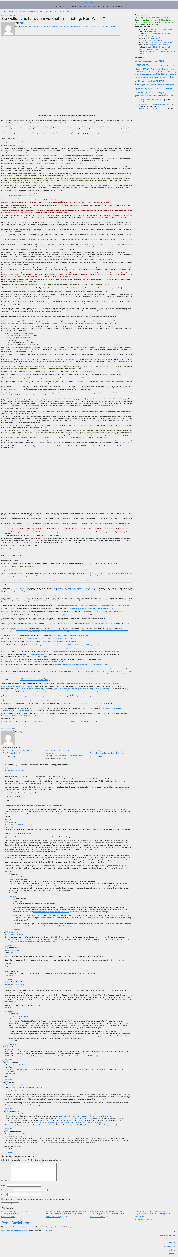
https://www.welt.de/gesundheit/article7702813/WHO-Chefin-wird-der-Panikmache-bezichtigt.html (77, 648)
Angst (152, 61)
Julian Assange (170, 74)
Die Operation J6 (11, 753)
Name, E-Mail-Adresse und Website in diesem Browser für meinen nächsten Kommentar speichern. (37, 1199)
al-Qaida (140, 61)
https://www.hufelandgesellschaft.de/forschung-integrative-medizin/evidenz (57, 615)
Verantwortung (155, 92)
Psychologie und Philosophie (77, 1211)
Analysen (4, 15)
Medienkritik (157, 77)
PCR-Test (148, 81)
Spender (69, 11)
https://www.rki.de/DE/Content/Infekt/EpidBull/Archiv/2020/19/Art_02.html (102, 611)
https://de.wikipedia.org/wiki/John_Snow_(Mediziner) (23, 852)
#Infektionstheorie (43, 26)
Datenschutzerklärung (17, 11)
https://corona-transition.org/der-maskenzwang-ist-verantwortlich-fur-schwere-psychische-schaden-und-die (68, 691)
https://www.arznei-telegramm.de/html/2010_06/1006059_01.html (75, 635)
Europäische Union (147, 72)
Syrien (171, 85)
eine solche (72, 185)
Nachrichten (103, 751)
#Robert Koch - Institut (107, 26)
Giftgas (137, 74)
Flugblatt (167, 72)
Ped (21, 22)
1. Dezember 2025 (8, 1217)
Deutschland (94, 751)
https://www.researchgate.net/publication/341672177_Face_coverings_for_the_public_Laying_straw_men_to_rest (33, 696)
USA (28, 751)
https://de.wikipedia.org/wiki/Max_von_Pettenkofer (51, 912)
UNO (146, 93)
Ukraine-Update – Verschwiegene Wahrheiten (154, 104)
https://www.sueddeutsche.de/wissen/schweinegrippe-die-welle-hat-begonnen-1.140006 (50, 638)
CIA (167, 65)
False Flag (155, 72)
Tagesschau (150, 88)
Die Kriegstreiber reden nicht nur (107, 753)
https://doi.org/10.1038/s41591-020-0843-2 (99, 259)
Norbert (11, 932)
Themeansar (48, 1231)
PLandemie (157, 80)
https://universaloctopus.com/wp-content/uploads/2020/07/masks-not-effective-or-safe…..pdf (80, 668)
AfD (136, 61)
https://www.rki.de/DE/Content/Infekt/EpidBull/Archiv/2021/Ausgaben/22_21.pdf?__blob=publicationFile (30, 661)
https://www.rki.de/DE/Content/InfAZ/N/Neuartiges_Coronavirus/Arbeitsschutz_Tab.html (91, 608)
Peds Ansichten (89, 3)
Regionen (61, 11)
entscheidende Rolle (16, 405)
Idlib (151, 74)
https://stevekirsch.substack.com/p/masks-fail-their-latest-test (62, 700)
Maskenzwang (145, 77)
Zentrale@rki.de (37, 1087)
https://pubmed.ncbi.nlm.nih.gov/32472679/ (13, 705)
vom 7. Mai (18, 231)
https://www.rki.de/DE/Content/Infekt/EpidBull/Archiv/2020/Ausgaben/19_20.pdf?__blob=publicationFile (30, 620)
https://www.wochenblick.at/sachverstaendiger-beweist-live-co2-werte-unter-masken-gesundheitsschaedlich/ (88, 683)
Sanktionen (152, 85)
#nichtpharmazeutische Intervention (75, 26)
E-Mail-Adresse (7, 1190)
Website (4, 1195)
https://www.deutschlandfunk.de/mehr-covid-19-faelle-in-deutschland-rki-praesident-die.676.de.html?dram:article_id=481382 (93, 605)
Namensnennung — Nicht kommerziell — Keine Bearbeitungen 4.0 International (75, 588)
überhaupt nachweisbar (104, 222)
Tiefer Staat (157, 88)
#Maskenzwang (56, 26)
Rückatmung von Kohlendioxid (9, 389)
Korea (48, 751)
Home (6, 11)
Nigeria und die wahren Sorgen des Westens (153, 1215)
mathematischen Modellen (22, 401)
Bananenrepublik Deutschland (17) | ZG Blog (154, 49)
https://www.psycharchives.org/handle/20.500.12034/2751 (31, 688)
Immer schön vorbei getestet (9, 730)
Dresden (171, 69)
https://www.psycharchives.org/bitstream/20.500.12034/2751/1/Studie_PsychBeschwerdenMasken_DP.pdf (83, 688)
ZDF (163, 92)
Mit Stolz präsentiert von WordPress (14, 1231)
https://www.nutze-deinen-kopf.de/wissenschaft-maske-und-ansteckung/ (31, 941)
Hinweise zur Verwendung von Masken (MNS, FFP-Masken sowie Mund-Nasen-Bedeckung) (54, 163)
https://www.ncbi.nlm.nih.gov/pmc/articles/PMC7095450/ (60, 641)
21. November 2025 (142, 1219)
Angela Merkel (147, 61)
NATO (165, 77)
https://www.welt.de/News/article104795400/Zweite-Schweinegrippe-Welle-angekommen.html (73, 645)
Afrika (137, 1211)
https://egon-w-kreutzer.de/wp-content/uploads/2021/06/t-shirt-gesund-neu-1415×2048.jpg (68, 1123)
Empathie (138, 72)
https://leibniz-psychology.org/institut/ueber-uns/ (18, 686)
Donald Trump (161, 69)
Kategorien (41, 11)
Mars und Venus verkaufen (148, 109)
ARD (156, 61)
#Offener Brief (93, 26)
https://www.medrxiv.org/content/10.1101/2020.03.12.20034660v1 (20, 715)
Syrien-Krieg (141, 88)
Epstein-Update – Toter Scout (149, 100)
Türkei (161, 88)
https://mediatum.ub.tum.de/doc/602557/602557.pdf (35, 680)
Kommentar (6, 1180)
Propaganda (141, 84)
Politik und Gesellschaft (16, 15)
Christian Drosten (161, 65)
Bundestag (153, 65)
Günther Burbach (62, 759)
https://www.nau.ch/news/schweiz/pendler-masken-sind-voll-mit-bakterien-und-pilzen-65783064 (80, 664)
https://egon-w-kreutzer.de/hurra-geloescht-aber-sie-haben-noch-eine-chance (85, 1116)
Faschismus (161, 72)
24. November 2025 (97, 1217)
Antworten (9, 820)
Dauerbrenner (31, 11)
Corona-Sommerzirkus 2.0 (8, 728)
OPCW (142, 81)
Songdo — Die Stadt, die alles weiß (64, 755)
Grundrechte (144, 74)
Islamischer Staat (158, 74)
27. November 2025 (53, 1217)
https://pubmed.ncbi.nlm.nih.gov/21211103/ (36, 654)
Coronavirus (148, 68)
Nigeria (142, 1211)
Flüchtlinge (174, 72)
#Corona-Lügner (30, 26)
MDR (151, 77)
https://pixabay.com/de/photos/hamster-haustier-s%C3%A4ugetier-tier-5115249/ (64, 721)
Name (4, 1185)
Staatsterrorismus (163, 85)
